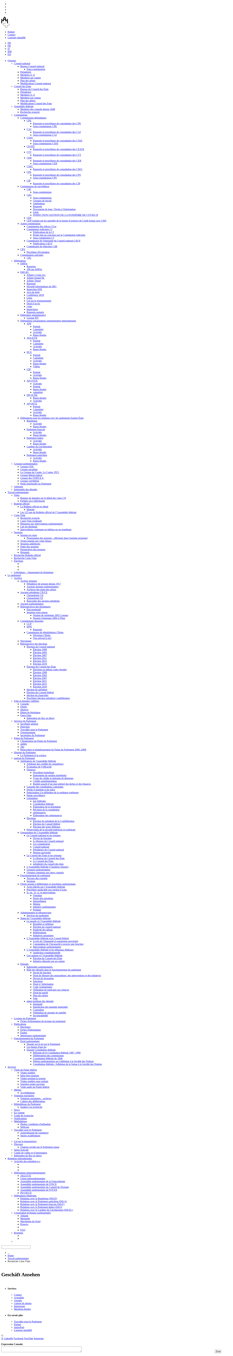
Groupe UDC (27, 466)
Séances (24, 709)
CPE (29, 120)
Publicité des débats (43, 929)
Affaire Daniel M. (36, 278)
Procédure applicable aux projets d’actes (47, 889)
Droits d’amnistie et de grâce (41, 789)
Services (12, 1067)
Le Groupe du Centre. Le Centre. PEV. (39, 472)
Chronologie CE (35, 598)
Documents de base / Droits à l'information (54, 209)
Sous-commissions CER (45, 163)
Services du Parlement (25, 721)
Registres (18, 1232)
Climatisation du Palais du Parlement (38, 741)
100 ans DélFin (34, 269)
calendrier (38, 392)
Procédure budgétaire (43, 772)
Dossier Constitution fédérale (41, 1049)
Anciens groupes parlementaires (42, 586)
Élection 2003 (40, 652)
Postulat (37, 909)
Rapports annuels (35, 312)
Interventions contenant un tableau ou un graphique (45, 529)
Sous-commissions (36, 69)
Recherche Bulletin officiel (27, 555)
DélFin (23, 263)
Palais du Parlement (24, 738)
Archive (18, 578)
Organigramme (27, 732)
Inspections (32, 309)
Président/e (25, 72)
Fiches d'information (30, 1029)
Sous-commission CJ (43, 238)
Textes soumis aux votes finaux (36, 541)
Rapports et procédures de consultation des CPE (57, 123)
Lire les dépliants (28, 526)
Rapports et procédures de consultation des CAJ (57, 132)
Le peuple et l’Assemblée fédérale (44, 921)
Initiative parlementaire (44, 907)
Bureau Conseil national (32, 66)
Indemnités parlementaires (40, 967)
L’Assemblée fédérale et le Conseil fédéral (48, 938)
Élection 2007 (40, 655)
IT (9, 48)
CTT (29, 152)
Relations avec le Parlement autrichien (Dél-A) (43, 1201)
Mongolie (25, 1218)
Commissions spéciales (31, 255)
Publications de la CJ (43, 232)
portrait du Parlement (24, 758)
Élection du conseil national (47, 927)
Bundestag (32, 420)
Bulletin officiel (21, 503)
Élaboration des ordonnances (47, 815)
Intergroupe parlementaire (33, 1035)
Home (11, 1255)
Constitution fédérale (43, 804)
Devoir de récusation (43, 978)
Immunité (37, 1004)
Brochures (25, 1027)
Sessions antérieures (30, 543)
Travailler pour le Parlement (34, 729)
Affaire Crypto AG (36, 275)
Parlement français (36, 429)
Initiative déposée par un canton (49, 961)
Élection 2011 (40, 658)
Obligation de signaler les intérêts (49, 1012)
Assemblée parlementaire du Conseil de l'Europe (44, 1187)
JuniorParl (19, 1327)
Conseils (24, 704)
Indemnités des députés (25, 489)
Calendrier (38, 329)
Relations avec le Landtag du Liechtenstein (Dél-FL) (46, 1210)
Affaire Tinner (34, 280)
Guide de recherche (23, 1115)
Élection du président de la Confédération (53, 821)
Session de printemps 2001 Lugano (50, 615)
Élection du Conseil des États (41, 666)
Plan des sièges (27, 80)
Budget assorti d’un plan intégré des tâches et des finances (62, 784)
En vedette (19, 1112)
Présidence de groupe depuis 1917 (44, 583)
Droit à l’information (43, 984)
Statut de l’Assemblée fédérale (35, 918)
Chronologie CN (35, 595)
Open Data (25, 715)
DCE (29, 352)
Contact (11, 34)
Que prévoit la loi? (42, 638)
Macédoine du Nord (30, 1221)
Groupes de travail (42, 200)
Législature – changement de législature (33, 572)
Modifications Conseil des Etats (36, 103)
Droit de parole (40, 992)
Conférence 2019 (35, 295)
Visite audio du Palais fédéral (34, 1087)
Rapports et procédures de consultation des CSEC (58, 169)
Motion (36, 904)
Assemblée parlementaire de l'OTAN (38, 1190)
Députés (24, 964)
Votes (16, 495)
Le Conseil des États (43, 861)
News (17, 1110)
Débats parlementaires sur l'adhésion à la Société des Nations (63, 1061)
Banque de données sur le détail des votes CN (43, 498)
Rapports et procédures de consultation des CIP (56, 183)
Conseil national (22, 63)
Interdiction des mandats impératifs (50, 1007)
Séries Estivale (21, 1150)
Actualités (19, 1297)
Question (37, 895)
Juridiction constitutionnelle (46, 952)
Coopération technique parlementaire (32, 1212)
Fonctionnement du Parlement (29, 1038)
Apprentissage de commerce (34, 1132)
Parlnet (11, 31)
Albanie (24, 1215)
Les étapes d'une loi (36, 1047)
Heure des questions (43, 898)
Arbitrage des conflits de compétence (45, 764)
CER (29, 157)
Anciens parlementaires (32, 603)
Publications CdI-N (42, 243)
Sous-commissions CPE (45, 126)
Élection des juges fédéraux (46, 826)
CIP (29, 180)
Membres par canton (30, 77)
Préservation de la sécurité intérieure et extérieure (51, 829)
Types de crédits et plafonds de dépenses (53, 778)
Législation (32, 798)
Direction (25, 726)
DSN (29, 626)
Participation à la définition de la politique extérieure (53, 792)
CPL (29, 258)
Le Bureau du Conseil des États (49, 858)
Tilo (22, 746)
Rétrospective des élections (33, 643)
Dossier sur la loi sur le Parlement (43, 1044)
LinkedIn (8, 1338)
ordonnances (39, 812)
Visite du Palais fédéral (25, 1070)
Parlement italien (35, 438)
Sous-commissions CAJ (45, 135)
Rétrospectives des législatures (35, 606)
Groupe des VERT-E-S (32, 478)
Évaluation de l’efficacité (39, 766)
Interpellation (39, 901)
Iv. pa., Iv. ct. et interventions (41, 892)
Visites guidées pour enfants (34, 1081)
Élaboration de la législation (47, 806)
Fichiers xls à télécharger (32, 501)
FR (9, 45)
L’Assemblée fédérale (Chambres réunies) (47, 867)
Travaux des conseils (37, 878)
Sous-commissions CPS (45, 177)
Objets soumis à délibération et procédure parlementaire (48, 884)
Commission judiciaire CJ (39, 229)
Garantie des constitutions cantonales (45, 786)
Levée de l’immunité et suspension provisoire (55, 941)
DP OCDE (32, 395)
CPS (29, 172)
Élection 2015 (40, 661)
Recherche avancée (30, 112)
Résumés (24, 552)
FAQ (22, 1230)
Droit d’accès (33, 303)
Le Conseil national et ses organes (44, 835)
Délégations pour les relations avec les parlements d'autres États (52, 418)
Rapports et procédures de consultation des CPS (57, 175)
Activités (37, 332)
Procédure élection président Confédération (48, 698)
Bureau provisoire (42, 852)
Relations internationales (20, 1158)
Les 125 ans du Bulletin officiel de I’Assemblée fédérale (48, 512)
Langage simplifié (17, 37)
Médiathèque (20, 1121)
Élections (18, 561)
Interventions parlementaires (47, 947)
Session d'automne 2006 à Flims (49, 618)
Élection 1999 (40, 649)
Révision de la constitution (46, 809)
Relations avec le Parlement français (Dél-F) (42, 1204)
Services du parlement (38, 915)
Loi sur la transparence (25, 1141)
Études (23, 1032)
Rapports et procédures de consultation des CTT (57, 155)
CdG (29, 195)
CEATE (31, 146)
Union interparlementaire (32, 1178)
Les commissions (41, 844)
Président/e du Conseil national (48, 849)
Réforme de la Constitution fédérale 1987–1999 (57, 1052)
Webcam (24, 1127)
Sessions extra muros (37, 612)
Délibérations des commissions (48, 1055)
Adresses (18, 486)
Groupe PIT (33, 318)
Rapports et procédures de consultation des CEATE (58, 149)
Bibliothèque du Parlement (27, 1104)
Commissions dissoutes (31, 621)
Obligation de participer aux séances (51, 989)
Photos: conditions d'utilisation (35, 1124)
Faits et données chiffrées (26, 701)
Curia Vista (19, 515)
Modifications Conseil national (35, 83)
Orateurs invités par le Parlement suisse (39, 1147)
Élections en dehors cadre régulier (50, 669)
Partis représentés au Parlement (35, 483)
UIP (29, 369)
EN (9, 54)
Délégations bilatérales (25, 1195)
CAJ (29, 129)
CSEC (30, 166)
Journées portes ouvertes (32, 1084)
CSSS (30, 137)
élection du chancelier (37, 695)
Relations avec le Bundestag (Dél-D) (38, 1198)
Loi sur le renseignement (39, 300)
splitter (23, 744)
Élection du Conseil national (41, 646)
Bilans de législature (30, 712)
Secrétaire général (29, 724)
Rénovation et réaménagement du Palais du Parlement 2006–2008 (53, 749)
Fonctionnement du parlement (35, 875)
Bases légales (39, 335)
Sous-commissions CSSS (45, 143)
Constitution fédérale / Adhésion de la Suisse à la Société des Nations (67, 1064)
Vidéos (36, 366)
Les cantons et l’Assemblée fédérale (44, 955)
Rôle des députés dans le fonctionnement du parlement (54, 969)
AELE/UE (32, 338)
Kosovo (24, 1224)
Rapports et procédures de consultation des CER (57, 160)
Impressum (19, 1306)
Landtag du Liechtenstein (39, 446)
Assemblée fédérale (23, 106)
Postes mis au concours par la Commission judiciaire (59, 235)
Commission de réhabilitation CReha (45, 632)
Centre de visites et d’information (30, 1152)
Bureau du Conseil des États (34, 89)
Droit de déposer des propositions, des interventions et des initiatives (67, 975)
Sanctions (38, 981)
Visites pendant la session (33, 1078)
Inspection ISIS (34, 289)
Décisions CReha (41, 635)
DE (9, 43)
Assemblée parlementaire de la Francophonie (42, 1181)
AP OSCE (32, 403)
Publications (20, 1024)
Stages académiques (30, 1135)
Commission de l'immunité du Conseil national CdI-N (53, 240)
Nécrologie (25, 641)
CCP (29, 623)
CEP (29, 217)
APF (29, 323)
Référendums (39, 932)
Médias (17, 1090)
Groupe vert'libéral (29, 481)
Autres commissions (30, 223)
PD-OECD (26, 1192)
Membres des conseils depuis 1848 (37, 109)
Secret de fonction (42, 972)
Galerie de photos (23, 1303)
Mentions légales (22, 1309)
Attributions (39, 203)
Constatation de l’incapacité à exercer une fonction (58, 944)
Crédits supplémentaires (45, 781)
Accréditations (27, 1092)
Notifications (20, 1118)
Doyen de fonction (42, 838)
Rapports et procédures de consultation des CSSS (57, 140)
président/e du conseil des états (48, 864)
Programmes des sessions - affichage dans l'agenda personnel (57, 538)
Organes (12, 60)
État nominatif (34, 609)
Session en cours (28, 535)
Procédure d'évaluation (38, 252)
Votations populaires (24, 1095)
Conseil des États (22, 86)
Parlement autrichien (37, 455)
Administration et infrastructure (35, 912)
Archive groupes (28, 581)
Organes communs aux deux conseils (45, 872)
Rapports (37, 206)
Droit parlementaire (30, 1041)
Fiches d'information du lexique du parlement (42, 1021)
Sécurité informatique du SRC (42, 286)
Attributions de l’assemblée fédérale (38, 761)
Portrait (36, 326)
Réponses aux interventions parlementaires (41, 523)
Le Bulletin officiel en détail (34, 506)
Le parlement (14, 575)
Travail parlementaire (18, 492)
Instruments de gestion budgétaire (49, 775)
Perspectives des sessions (32, 549)
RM (10, 51)
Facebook (18, 1338)
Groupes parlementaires (26, 463)
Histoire (31, 509)
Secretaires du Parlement (32, 735)
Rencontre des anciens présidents (43, 601)
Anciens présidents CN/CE (33, 592)
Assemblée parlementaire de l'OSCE (38, 1184)
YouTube (28, 1338)
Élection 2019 (40, 664)
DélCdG (24, 272)
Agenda (18, 1300)
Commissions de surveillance (34, 186)
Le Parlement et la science (33, 755)
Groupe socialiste (29, 469)
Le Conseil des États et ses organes (44, 855)
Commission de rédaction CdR (42, 246)
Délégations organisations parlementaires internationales (48, 320)
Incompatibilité (40, 1015)
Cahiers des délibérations (32, 1101)
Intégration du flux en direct (40, 718)
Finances (31, 769)
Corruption (38, 1009)
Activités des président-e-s (27, 1161)
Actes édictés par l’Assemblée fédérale (46, 887)
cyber (29, 306)
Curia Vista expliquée (31, 521)
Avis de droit (33, 292)
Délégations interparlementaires (29, 1172)
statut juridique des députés (40, 1001)
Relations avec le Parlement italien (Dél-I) (41, 1207)
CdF (29, 189)
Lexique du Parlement (25, 1018)
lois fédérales (39, 801)
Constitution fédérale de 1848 (47, 1058)
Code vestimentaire (42, 987)
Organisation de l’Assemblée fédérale (39, 832)
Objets (23, 706)
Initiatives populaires (43, 935)
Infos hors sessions (29, 1075)
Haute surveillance (36, 795)
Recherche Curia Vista (25, 558)
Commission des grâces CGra (41, 226)
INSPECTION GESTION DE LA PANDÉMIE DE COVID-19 (65, 215)
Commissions (20, 115)
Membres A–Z (27, 75)
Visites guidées (27, 1072)
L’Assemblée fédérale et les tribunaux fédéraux (50, 949)
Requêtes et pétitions (43, 924)
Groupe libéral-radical (31, 475)
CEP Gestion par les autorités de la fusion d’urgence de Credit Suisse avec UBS (66, 220)
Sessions (18, 532)
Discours (18, 1144)
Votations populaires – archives (35, 1098)
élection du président (37, 689)
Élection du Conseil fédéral (40, 692)
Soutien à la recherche (31, 1107)
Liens (36, 212)
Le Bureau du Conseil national (48, 841)
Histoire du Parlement (25, 752)
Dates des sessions (29, 546)
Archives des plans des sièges (41, 589)
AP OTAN (32, 380)
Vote (35, 998)
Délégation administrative (33, 315)
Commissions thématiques (33, 117)
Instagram (39, 1338)
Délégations (20, 260)
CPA (22, 249)
